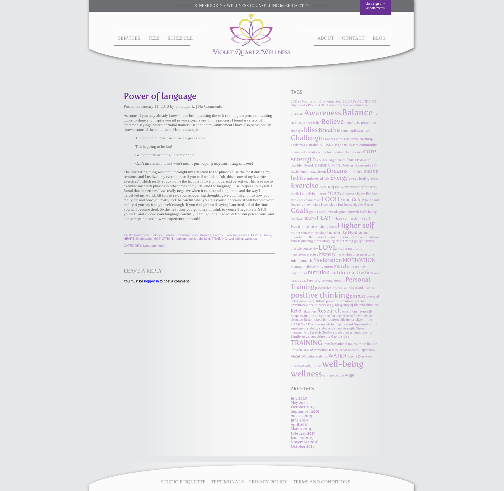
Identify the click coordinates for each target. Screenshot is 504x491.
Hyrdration (358, 232)
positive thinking (199, 238)
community (368, 145)
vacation (299, 356)
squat (374, 324)
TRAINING (219, 238)
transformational (335, 344)
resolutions (350, 311)
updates (353, 350)
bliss (311, 130)
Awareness (142, 235)
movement (325, 267)
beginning (305, 123)
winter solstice (333, 375)
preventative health (304, 305)
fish (308, 193)
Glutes (369, 205)
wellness (251, 238)
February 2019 (303, 433)
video (311, 356)
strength (348, 328)
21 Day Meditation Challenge (313, 101)
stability (312, 328)
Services (129, 38)
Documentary (363, 165)
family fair (298, 193)
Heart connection (347, 219)
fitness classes (355, 193)
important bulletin (303, 237)
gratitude (332, 212)
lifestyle (296, 249)
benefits (350, 123)
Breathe (329, 129)
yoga (349, 375)
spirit (349, 324)
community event (303, 152)
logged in (151, 281)
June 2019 (299, 420)
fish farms (319, 193)
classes (353, 145)
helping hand (327, 227)
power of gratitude (312, 301)
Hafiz (363, 212)
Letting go (350, 241)
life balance (366, 241)
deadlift (365, 160)
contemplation (344, 152)
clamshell (312, 145)
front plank (329, 205)
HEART (129, 238)
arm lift (334, 105)
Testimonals (227, 481)
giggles (358, 205)
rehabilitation (368, 305)
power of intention (339, 301)
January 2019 (302, 438)
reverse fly (365, 311)
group (343, 212)
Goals (266, 235)
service (367, 316)
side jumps (347, 320)
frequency (298, 205)
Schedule (180, 38)
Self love (355, 316)
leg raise (336, 241)
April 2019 (300, 424)
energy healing (359, 179)
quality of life (349, 305)
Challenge (183, 235)
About (325, 38)
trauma (353, 344)
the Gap (331, 337)
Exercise (231, 235)
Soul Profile (309, 324)
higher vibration (302, 233)
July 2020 (299, 398)
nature (354, 267)
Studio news (300, 336)
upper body (367, 350)
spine (341, 324)
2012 (346, 101)
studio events (363, 332)
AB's (353, 101)
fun (340, 205)
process (323, 305)
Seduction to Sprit (313, 316)
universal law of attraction (309, 350)
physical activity (343, 288)
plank (359, 288)
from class (313, 205)
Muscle (341, 266)
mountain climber (303, 267)
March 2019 (301, 429)
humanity (337, 232)
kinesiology (322, 241)
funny (348, 205)
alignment (298, 105)
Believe (169, 235)
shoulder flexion (302, 320)
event (374, 179)
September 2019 (305, 411)
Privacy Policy (268, 481)
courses (340, 160)
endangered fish (318, 179)
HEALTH (309, 219)
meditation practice (304, 254)
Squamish (361, 324)
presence (360, 301)
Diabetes (348, 165)
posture (358, 296)
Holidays (320, 233)
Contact (353, 38)
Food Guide (352, 199)
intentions (356, 237)
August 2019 (301, 416)
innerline (323, 237)
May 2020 (299, 402)
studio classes (343, 332)
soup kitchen (327, 324)
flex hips (372, 193)
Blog (379, 38)
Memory (327, 254)
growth (353, 212)
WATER (337, 355)
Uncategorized (153, 245)
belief (317, 123)
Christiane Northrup (358, 139)
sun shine (318, 337)
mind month (301, 260)
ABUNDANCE (367, 101)
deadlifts (297, 165)
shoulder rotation (326, 320)
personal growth (333, 280)
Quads (334, 305)
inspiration (339, 237)
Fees (154, 38)
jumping (307, 241)
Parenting (314, 280)
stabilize (324, 328)
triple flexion (367, 344)
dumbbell (356, 172)
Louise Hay (310, 249)
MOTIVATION (163, 238)
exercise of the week (333, 187)
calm (344, 131)
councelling (325, 160)
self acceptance (338, 316)
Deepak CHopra (328, 165)
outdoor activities (351, 272)
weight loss (312, 366)
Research (329, 310)
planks (369, 288)
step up (336, 328)
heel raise (310, 227)
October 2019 (303, 407)
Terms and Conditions (321, 481)
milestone (367, 254)
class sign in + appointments (375, 5)
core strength (201, 235)
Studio (327, 332)
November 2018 (304, 442)
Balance (157, 235)
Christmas (298, 145)
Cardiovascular (359, 131)
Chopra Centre (333, 139)
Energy (218, 235)
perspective (323, 288)
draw (312, 172)
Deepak (309, 165)
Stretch (315, 332)
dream (321, 172)
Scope (295, 316)
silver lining (364, 320)
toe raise (343, 337)
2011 (338, 101)
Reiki (296, 311)
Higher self (355, 225)
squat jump (298, 328)
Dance (352, 159)
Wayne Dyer (355, 356)
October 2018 (303, 446)
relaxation (309, 311)
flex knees (298, 200)
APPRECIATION (317, 105)
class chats (340, 145)
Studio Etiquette (183, 481)
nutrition (180, 238)
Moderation (144, 238)
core (358, 152)
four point (372, 200)
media (342, 249)
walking (321, 356)
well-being (236, 238)
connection (324, 152)
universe (338, 349)
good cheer (317, 212)
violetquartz (185, 106)
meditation (356, 249)
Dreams (337, 170)
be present (364, 123)
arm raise (346, 105)
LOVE (327, 247)
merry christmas (348, 254)
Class (325, 144)
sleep (295, 324)
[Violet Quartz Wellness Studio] (252, 54)
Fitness (244, 235)
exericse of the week (363, 187)
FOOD (256, 235)
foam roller (313, 200)
